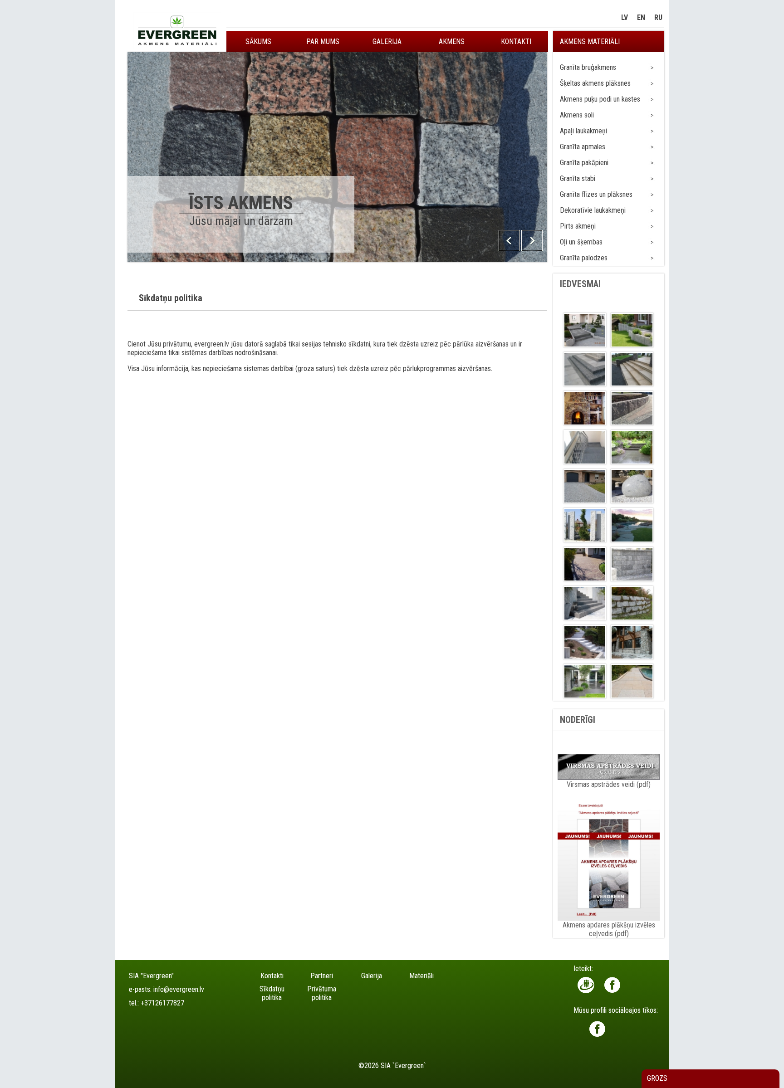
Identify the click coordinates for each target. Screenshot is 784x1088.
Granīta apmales (582, 146)
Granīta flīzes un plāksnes (596, 194)
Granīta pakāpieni (584, 162)
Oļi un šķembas (581, 242)
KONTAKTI (516, 41)
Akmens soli (577, 115)
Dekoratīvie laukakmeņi (593, 210)
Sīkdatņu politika (272, 993)
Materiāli (421, 975)
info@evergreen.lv (178, 989)
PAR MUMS (322, 41)
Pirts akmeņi (578, 226)
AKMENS (452, 41)
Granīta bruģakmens (588, 67)
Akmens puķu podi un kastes (600, 99)
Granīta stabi (577, 178)
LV (624, 17)
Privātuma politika (321, 993)
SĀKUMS (258, 41)
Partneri (321, 975)
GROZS (657, 1078)
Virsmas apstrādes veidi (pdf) (609, 784)
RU (658, 17)
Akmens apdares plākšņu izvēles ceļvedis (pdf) (609, 929)
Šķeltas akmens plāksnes (595, 83)
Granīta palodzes (584, 258)
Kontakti (272, 975)
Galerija (371, 975)
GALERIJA (387, 41)
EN (641, 17)
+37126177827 (162, 1003)
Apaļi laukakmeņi (583, 131)
